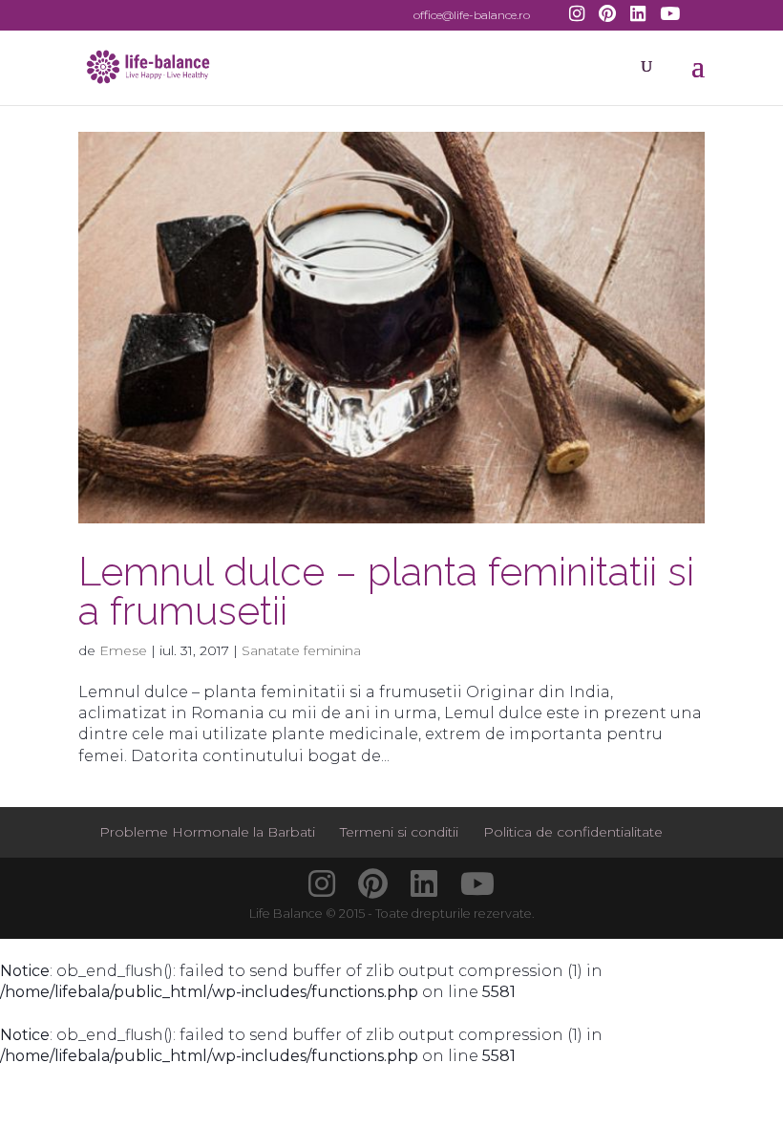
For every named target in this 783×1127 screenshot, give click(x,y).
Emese (123, 650)
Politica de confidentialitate (573, 831)
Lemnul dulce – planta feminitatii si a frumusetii (386, 591)
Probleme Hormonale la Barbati (207, 831)
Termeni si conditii (399, 831)
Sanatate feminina (301, 650)
